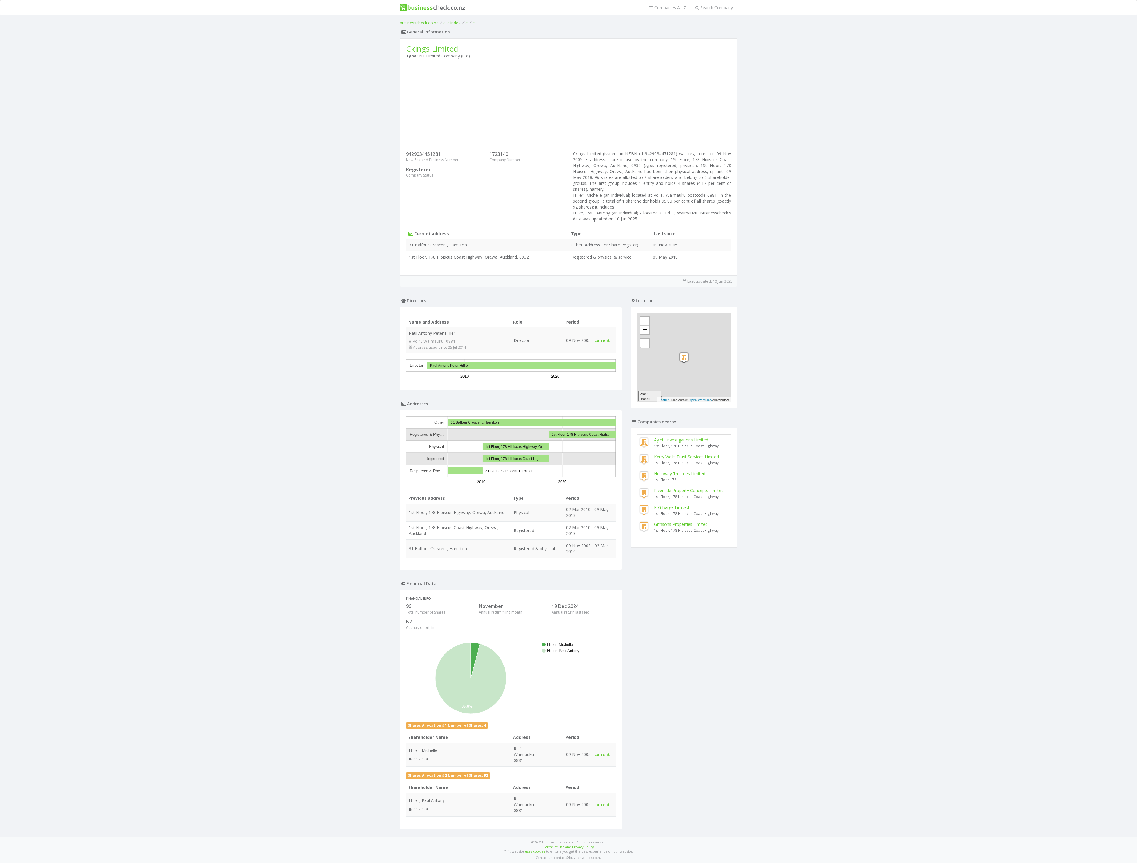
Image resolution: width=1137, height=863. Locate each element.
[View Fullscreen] (644, 343)
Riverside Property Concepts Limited (689, 490)
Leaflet (664, 399)
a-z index (451, 22)
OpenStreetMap (700, 399)
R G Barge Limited (671, 507)
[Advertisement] (568, 106)
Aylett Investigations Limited (681, 440)
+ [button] (645, 321)
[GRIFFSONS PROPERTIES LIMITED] (684, 357)
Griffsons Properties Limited (681, 524)
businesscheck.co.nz (419, 22)
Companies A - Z (669, 7)
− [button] (645, 330)
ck (475, 22)
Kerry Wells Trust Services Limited (686, 456)
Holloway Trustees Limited (679, 473)
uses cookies (535, 851)
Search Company (716, 7)
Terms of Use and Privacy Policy (568, 847)
